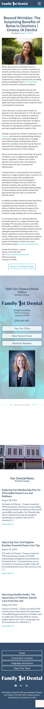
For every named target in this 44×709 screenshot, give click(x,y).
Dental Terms (33, 695)
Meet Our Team (22, 668)
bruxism (5, 136)
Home (22, 652)
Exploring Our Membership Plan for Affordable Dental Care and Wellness (21, 493)
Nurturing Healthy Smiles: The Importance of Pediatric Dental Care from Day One (19, 597)
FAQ (34, 697)
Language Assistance (22, 663)
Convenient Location (22, 658)
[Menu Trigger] (39, 3)
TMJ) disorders (30, 82)
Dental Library (14, 697)
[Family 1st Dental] (15, 4)
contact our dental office (28, 244)
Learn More (8, 524)
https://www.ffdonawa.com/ (17, 254)
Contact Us (26, 697)
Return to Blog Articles (22, 266)
